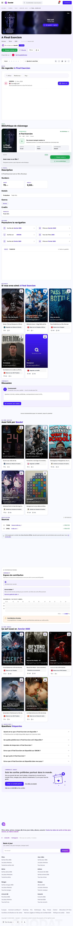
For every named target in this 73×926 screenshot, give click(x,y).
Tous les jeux (41, 865)
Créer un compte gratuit (14, 784)
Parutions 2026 (6, 897)
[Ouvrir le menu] (2, 2)
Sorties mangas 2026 (7, 885)
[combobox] (33, 2)
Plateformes (17, 75)
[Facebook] (59, 61)
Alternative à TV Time (65, 910)
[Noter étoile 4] (16, 61)
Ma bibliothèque (63, 131)
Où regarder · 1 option (51, 25)
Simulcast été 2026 (43, 872)
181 (58, 330)
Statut (68, 912)
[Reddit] (65, 61)
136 (35, 373)
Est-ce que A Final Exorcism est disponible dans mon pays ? (23, 761)
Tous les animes (42, 877)
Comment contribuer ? (14, 910)
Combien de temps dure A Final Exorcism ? (18, 745)
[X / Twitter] (55, 61)
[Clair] (21, 922)
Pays (26, 75)
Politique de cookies (58, 912)
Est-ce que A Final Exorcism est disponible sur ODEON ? (22, 750)
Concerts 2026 (42, 897)
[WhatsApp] (62, 61)
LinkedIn (7, 838)
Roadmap (25, 910)
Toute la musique (42, 890)
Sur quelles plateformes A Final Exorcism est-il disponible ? (23, 740)
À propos (4, 910)
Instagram (14, 838)
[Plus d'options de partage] (68, 61)
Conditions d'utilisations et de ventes (12, 912)
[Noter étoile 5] (18, 61)
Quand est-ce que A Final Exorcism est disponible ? (21, 732)
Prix (31, 910)
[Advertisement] (36, 103)
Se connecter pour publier (12, 403)
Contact (55, 910)
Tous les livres (5, 902)
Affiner (9, 75)
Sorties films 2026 (6, 860)
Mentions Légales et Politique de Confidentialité (37, 912)
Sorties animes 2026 (43, 874)
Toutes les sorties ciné (8, 865)
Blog (44, 910)
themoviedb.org (15, 525)
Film (68, 13)
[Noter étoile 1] (9, 61)
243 (53, 330)
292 (30, 373)
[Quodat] (3, 824)
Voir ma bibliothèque (61, 161)
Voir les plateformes (21, 55)
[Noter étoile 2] (12, 61)
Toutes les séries (6, 877)
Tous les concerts (42, 902)
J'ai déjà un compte (31, 783)
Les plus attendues (7, 874)
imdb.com (14, 528)
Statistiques (37, 910)
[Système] (17, 922)
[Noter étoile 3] (14, 61)
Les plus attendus (7, 862)
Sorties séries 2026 (7, 872)
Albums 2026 (41, 885)
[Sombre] (24, 922)
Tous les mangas (6, 890)
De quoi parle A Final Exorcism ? (14, 756)
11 (10, 376)
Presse (49, 910)
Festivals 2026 (42, 899)
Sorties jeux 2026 (42, 860)
